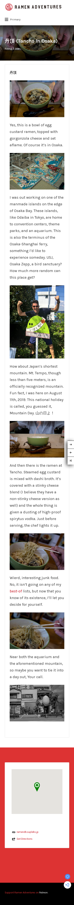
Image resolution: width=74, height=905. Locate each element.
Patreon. (43, 892)
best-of (16, 591)
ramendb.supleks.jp (28, 832)
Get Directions (24, 838)
